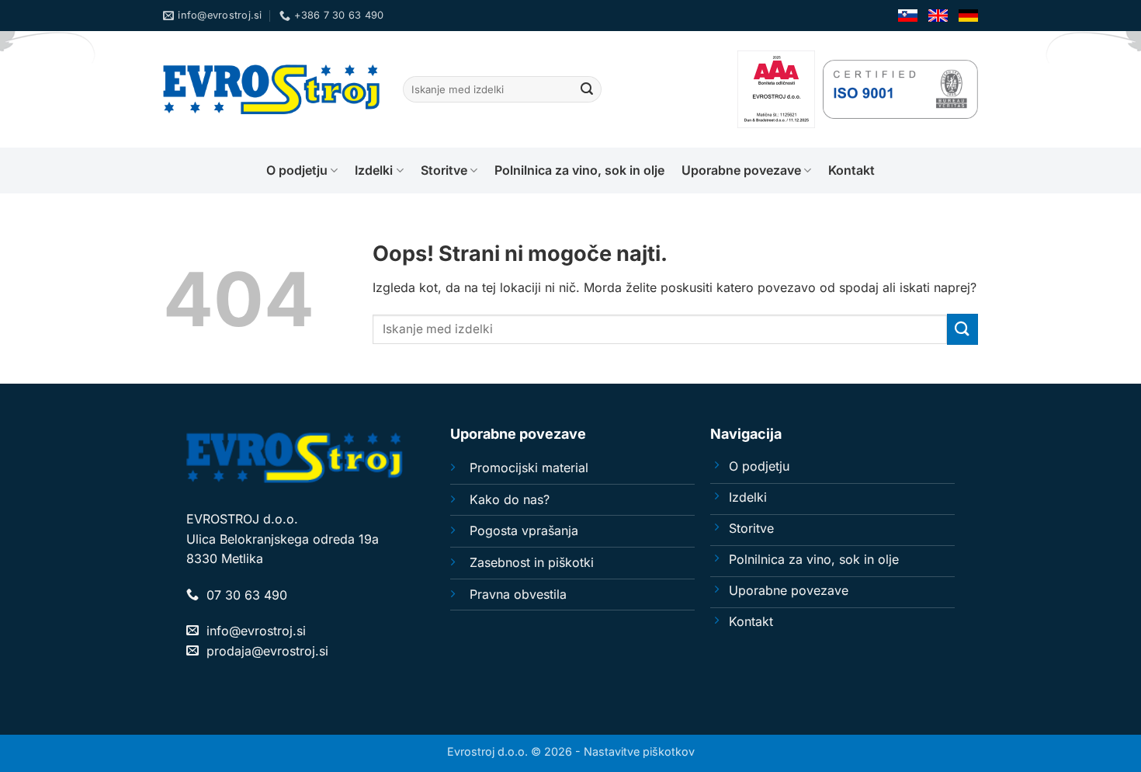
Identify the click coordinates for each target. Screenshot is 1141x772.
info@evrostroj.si (256, 630)
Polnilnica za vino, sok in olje (579, 170)
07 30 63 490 (246, 595)
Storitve (444, 170)
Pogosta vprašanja (524, 530)
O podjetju (297, 170)
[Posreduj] (587, 89)
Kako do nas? (510, 499)
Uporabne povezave (741, 170)
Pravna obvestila (518, 594)
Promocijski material (529, 467)
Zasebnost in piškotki (532, 562)
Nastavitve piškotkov (639, 751)
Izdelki (374, 170)
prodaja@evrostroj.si (267, 651)
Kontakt (851, 170)
